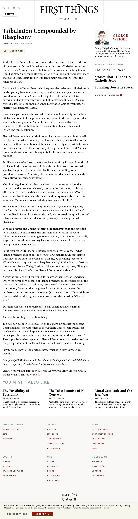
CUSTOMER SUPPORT (102, 434)
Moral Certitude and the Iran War (113, 393)
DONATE (9, 14)
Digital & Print (11, 429)
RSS (83, 370)
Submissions (99, 439)
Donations (98, 443)
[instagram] (19, 8)
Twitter (37, 374)
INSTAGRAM (98, 476)
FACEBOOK (97, 461)
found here (61, 364)
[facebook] (9, 8)
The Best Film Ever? (110, 70)
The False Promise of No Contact (67, 393)
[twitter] (4, 8)
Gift (5, 434)
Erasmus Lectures (13, 471)
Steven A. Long (102, 398)
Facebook (43, 370)
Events (7, 461)
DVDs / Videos (55, 480)
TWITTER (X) (98, 466)
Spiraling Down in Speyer (114, 87)
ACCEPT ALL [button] (42, 514)
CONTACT (98, 425)
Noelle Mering (56, 398)
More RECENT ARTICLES (107, 95)
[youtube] (14, 8)
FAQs (94, 448)
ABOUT (52, 425)
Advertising (54, 439)
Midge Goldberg (11, 398)
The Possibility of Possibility (16, 393)
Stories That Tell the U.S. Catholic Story (113, 79)
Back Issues (53, 476)
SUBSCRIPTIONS (13, 425)
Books (50, 471)
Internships (54, 448)
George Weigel (10, 43)
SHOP (51, 457)
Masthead (53, 434)
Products (52, 466)
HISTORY (51, 429)
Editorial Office (101, 429)
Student (7, 439)
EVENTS (8, 457)
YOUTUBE (96, 471)
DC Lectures (9, 476)
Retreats (8, 466)
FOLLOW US (100, 457)
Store (50, 461)
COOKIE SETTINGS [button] (17, 514)
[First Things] (69, 9)
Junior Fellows (56, 443)
